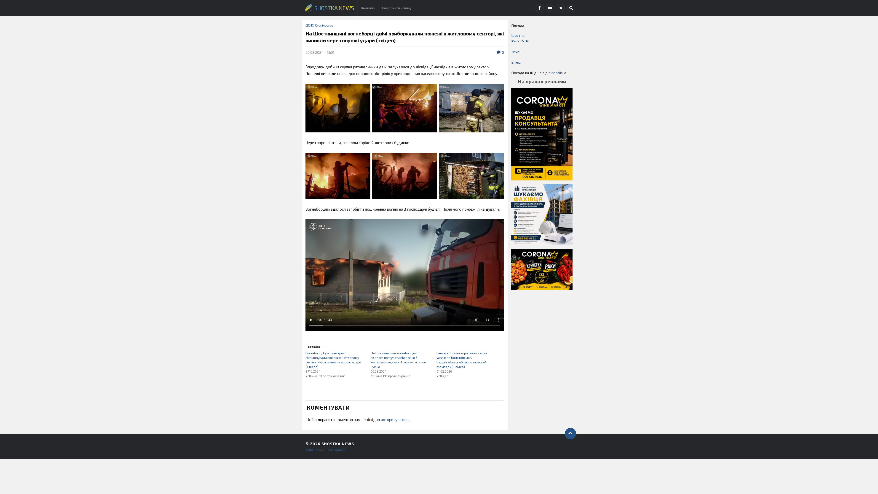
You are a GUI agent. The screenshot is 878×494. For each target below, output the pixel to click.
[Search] (571, 8)
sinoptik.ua (557, 72)
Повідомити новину (397, 8)
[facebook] (539, 8)
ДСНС (309, 25)
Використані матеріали (326, 449)
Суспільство (324, 25)
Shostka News (337, 443)
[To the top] (570, 433)
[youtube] (550, 8)
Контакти (368, 8)
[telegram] (561, 8)
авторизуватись (395, 419)
